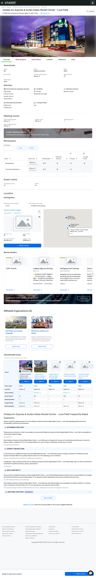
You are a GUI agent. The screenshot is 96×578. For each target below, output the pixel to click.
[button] (48, 36)
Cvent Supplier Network (8, 526)
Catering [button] (62, 283)
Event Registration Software (33, 529)
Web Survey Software (31, 535)
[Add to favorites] (39, 217)
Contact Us (52, 529)
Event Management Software (33, 526)
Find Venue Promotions (8, 531)
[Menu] (2, 2)
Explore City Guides (7, 533)
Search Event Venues (8, 529)
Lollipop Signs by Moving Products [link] (43, 268)
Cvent (3, 7)
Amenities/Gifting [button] (37, 283)
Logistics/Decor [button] (48, 283)
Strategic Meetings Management (34, 533)
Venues (9, 7)
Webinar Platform (30, 538)
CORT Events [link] (11, 268)
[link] (16, 261)
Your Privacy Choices (54, 533)
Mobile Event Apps (30, 531)
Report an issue (28, 505)
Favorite (91, 11)
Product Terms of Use (77, 529)
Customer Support (53, 531)
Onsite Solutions (6, 535)
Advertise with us (76, 533)
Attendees (7, 145)
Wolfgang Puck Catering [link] (69, 268)
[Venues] (92, 3)
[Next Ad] (39, 211)
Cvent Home (52, 526)
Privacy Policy (75, 526)
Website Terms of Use (77, 531)
